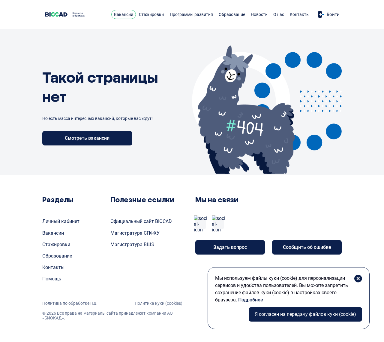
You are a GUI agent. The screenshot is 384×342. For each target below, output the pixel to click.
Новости (259, 14)
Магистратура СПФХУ (135, 233)
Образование (232, 14)
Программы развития (191, 14)
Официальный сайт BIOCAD (141, 221)
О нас (278, 14)
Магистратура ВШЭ (132, 244)
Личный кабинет (61, 221)
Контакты (300, 14)
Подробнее (250, 300)
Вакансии (123, 14)
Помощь (51, 279)
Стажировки (151, 14)
